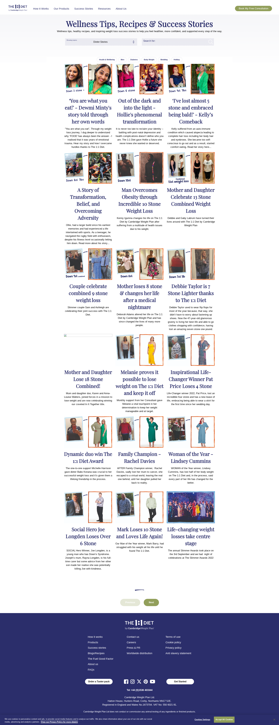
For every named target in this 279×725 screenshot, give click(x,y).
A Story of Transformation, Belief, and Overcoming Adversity (88, 203)
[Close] (274, 719)
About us (93, 664)
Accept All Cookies (224, 719)
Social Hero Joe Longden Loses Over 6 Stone (88, 536)
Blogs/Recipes (96, 653)
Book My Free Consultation (253, 8)
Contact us (133, 636)
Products (93, 642)
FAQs (91, 669)
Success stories (97, 647)
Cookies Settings (202, 719)
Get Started (180, 681)
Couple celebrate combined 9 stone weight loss (88, 293)
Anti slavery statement (178, 653)
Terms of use (173, 636)
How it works (95, 636)
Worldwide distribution (139, 653)
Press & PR (133, 647)
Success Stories (83, 8)
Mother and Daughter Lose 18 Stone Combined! (88, 379)
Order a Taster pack (99, 681)
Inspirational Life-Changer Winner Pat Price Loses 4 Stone (191, 379)
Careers (131, 642)
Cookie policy (173, 642)
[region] (139, 720)
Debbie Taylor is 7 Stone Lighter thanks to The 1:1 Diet (191, 293)
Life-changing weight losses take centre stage (190, 536)
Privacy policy (173, 647)
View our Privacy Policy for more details (59, 722)
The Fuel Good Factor (100, 658)
